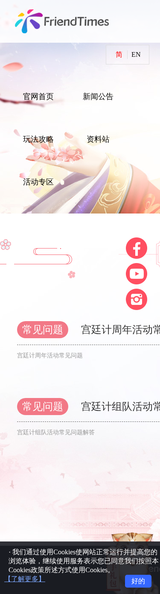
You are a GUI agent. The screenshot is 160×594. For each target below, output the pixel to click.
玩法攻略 (38, 139)
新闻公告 (98, 96)
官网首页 (38, 96)
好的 (138, 581)
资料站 (98, 139)
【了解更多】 (24, 578)
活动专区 (38, 182)
